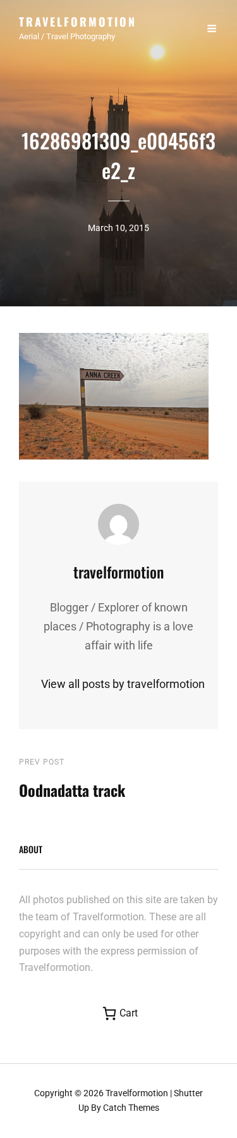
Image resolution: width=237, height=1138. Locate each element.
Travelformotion (78, 21)
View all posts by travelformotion (118, 684)
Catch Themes (131, 1108)
